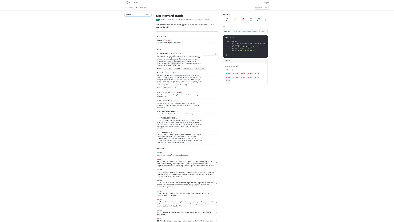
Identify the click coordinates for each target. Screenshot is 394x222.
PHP (251, 21)
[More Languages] (265, 19)
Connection (161, 73)
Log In (266, 3)
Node (235, 21)
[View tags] (184, 16)
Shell (227, 21)
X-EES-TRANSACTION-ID (165, 111)
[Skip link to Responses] (154, 148)
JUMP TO (138, 15)
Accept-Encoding (163, 53)
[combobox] (210, 40)
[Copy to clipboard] (213, 20)
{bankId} (208, 19)
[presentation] (253, 46)
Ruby (243, 21)
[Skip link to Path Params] (154, 36)
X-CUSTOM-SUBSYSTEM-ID (166, 118)
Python (259, 21)
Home (136, 3)
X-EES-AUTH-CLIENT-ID (165, 92)
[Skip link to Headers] (154, 49)
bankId (159, 40)
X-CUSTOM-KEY (162, 132)
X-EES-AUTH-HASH (163, 101)
